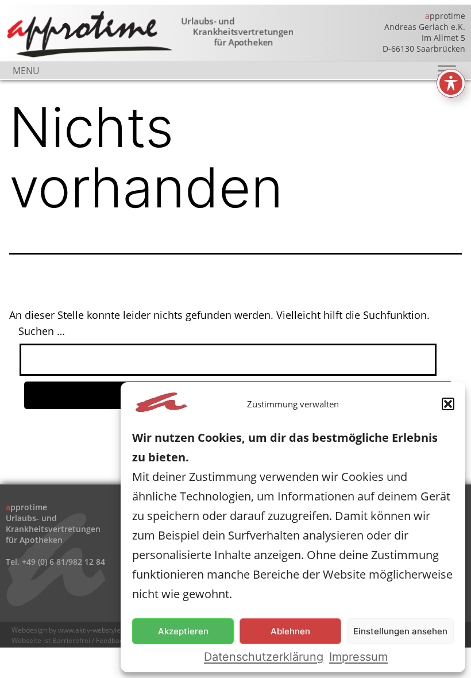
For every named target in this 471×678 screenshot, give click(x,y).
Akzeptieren (183, 631)
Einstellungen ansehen (400, 631)
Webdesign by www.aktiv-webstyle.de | (74, 630)
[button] (448, 404)
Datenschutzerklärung (263, 657)
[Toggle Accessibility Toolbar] (451, 83)
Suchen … (41, 331)
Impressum (358, 657)
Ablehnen (290, 631)
